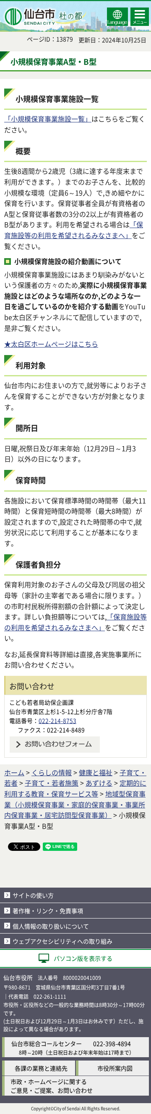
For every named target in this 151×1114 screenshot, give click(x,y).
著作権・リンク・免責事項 (48, 910)
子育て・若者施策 (51, 783)
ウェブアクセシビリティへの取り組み (62, 941)
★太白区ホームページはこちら (51, 344)
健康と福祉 (95, 772)
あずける (99, 783)
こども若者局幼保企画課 (41, 702)
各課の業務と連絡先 (41, 1068)
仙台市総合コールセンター (46, 1043)
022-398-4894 (112, 1043)
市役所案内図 (115, 1068)
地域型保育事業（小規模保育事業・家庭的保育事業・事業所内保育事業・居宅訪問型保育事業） (75, 804)
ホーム (14, 772)
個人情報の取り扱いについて (51, 926)
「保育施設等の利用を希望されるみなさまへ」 (73, 229)
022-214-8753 (57, 720)
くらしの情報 (51, 772)
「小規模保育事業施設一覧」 (47, 119)
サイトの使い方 (33, 895)
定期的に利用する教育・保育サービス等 (75, 788)
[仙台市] (44, 17)
